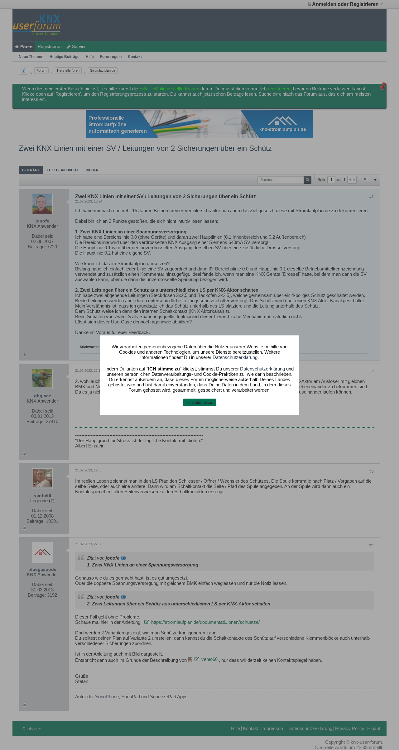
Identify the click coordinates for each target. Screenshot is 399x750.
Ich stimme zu (199, 402)
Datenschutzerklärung (235, 357)
